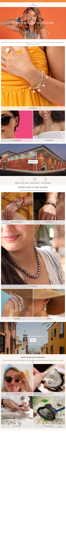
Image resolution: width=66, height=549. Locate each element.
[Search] (64, 4)
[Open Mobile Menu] (2, 4)
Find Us (33, 340)
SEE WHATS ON (33, 161)
